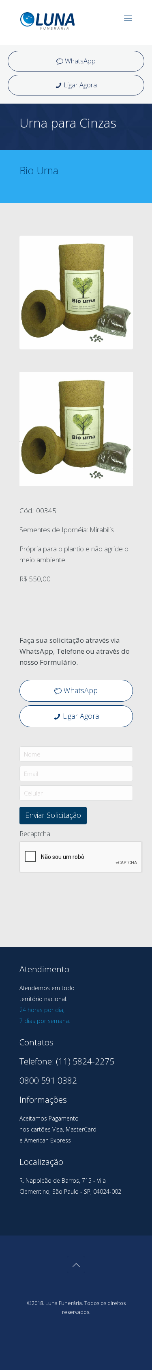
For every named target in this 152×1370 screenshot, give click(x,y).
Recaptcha (34, 833)
